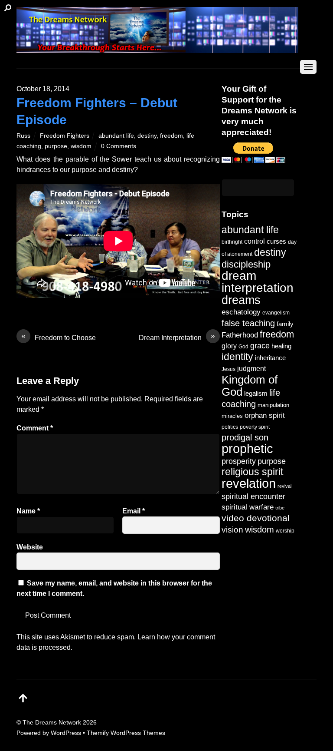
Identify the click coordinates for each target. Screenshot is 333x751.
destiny (147, 135)
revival (284, 486)
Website (29, 547)
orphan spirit (265, 415)
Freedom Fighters (64, 135)
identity (237, 356)
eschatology (241, 312)
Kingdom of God (250, 385)
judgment (251, 368)
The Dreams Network (52, 722)
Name (28, 511)
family (285, 324)
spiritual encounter (253, 496)
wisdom (81, 145)
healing (281, 346)
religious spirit (252, 471)
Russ (23, 135)
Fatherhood (240, 335)
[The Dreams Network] (157, 48)
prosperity (239, 461)
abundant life (116, 135)
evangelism (276, 313)
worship (285, 531)
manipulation (273, 405)
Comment (34, 428)
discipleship (246, 264)
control (254, 241)
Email (133, 511)
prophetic (247, 448)
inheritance (270, 357)
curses (276, 241)
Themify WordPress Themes (126, 732)
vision (232, 529)
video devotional (256, 518)
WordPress (66, 732)
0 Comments (118, 145)
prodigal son (245, 437)
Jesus (228, 369)
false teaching (248, 323)
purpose (56, 145)
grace (260, 345)
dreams (241, 300)
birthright (232, 242)
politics (230, 427)
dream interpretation (258, 281)
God (243, 347)
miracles (232, 416)
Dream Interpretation (177, 337)
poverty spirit (255, 427)
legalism (256, 393)
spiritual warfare (248, 507)
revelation (249, 483)
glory (229, 346)
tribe (279, 507)
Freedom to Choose (58, 337)
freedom (171, 135)
